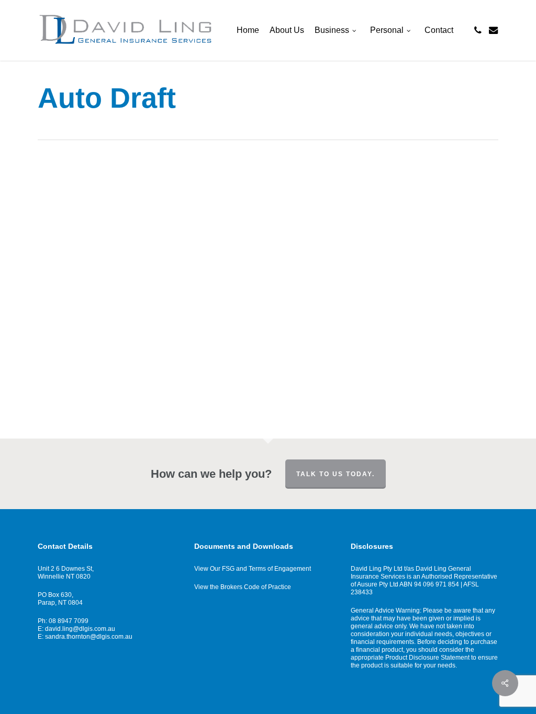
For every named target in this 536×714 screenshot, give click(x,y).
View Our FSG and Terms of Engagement (252, 568)
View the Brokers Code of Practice (242, 587)
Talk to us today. (335, 474)
